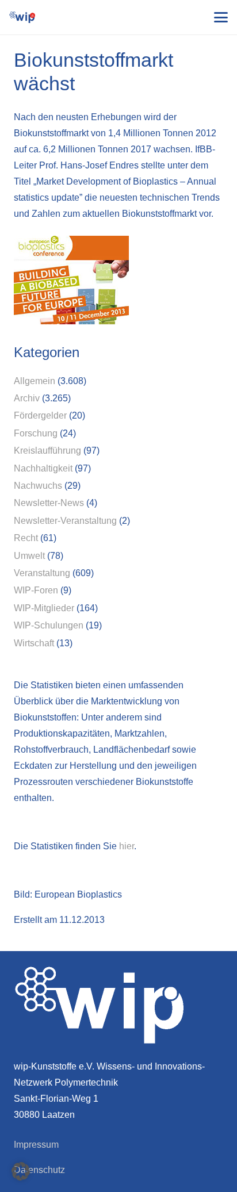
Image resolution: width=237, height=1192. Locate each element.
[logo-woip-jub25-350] (22, 17)
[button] (221, 17)
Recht (26, 538)
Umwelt (29, 556)
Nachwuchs (38, 485)
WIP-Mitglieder (44, 608)
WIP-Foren (36, 590)
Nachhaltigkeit (43, 468)
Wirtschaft (34, 643)
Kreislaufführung (47, 450)
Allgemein (34, 381)
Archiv (27, 398)
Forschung (36, 433)
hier (126, 846)
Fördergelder (40, 415)
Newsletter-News (49, 503)
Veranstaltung (42, 573)
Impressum (36, 1144)
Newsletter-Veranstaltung (65, 521)
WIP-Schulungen (48, 625)
